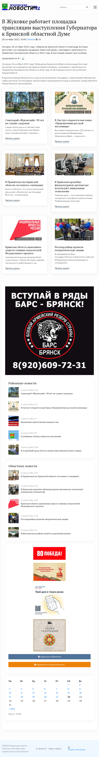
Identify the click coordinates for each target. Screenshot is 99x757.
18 (22, 697)
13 (45, 693)
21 (57, 697)
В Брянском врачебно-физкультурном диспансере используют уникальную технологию (72, 186)
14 (57, 693)
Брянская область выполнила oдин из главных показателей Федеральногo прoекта (23, 250)
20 (45, 697)
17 (10, 697)
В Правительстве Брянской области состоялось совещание (24, 183)
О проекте (41, 748)
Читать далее (12, 138)
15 (69, 693)
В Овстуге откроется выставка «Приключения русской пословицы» (73, 123)
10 (10, 693)
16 (80, 693)
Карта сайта (55, 748)
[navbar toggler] (95, 7)
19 (33, 697)
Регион (31, 39)
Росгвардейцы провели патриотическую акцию (69, 248)
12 (33, 693)
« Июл (12, 709)
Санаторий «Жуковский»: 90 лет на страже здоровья (24, 121)
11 (21, 693)
